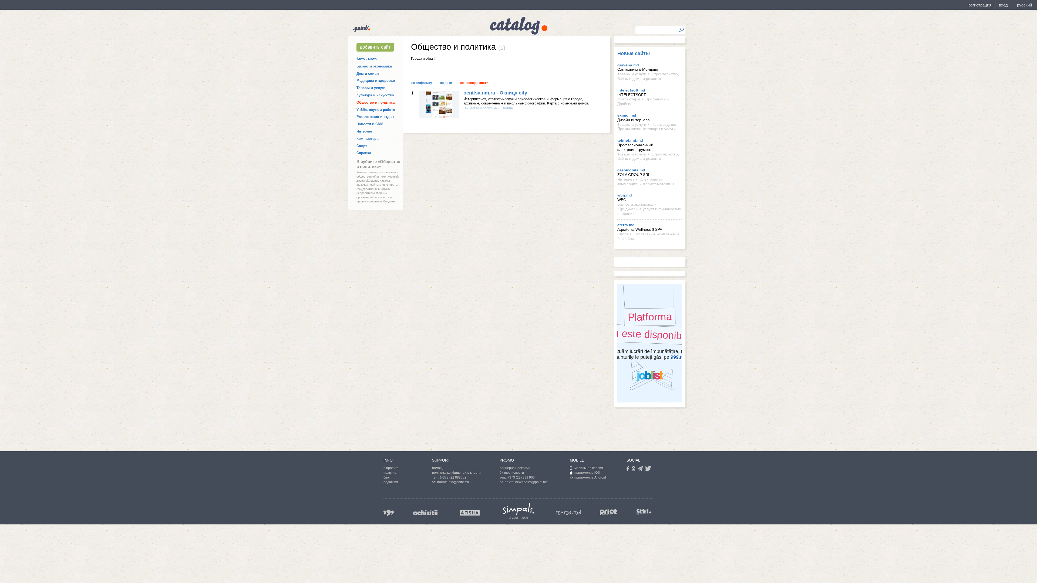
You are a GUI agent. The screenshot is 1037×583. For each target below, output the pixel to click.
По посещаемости (474, 83)
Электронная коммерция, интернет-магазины (645, 181)
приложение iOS (587, 472)
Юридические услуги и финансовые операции (649, 211)
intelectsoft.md (631, 90)
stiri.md (644, 511)
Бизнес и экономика (374, 66)
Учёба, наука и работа (375, 110)
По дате (446, 83)
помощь (438, 468)
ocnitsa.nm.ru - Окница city (495, 93)
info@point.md (458, 482)
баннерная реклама (515, 468)
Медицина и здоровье (375, 81)
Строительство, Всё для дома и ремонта (648, 76)
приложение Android (590, 477)
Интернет (364, 131)
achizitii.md (425, 513)
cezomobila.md (631, 170)
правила (389, 472)
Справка (363, 153)
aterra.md (626, 225)
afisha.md (470, 513)
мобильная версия (588, 468)
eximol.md (626, 115)
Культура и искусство (375, 95)
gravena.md (628, 65)
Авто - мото (366, 59)
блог (386, 477)
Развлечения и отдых (375, 117)
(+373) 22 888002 (453, 477)
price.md (608, 512)
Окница (507, 108)
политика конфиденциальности (456, 472)
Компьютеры (367, 139)
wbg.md (624, 195)
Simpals (518, 509)
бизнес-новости (512, 472)
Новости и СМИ (369, 124)
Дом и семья (367, 74)
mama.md (568, 512)
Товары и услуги (370, 88)
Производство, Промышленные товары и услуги (647, 126)
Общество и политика (375, 102)
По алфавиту (421, 83)
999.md (388, 513)
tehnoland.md (630, 140)
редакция (390, 482)
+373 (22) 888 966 (521, 477)
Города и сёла (422, 58)
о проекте (391, 468)
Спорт (361, 146)
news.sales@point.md (531, 482)
